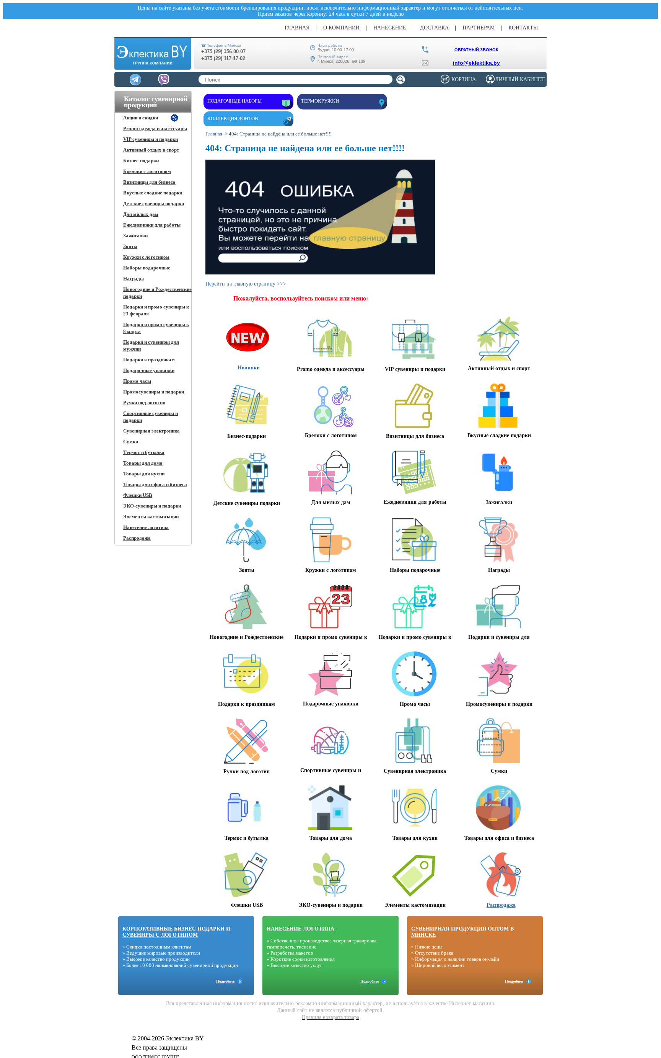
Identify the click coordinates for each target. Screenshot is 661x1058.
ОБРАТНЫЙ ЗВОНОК (476, 49)
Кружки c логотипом (146, 257)
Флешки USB (137, 495)
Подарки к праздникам (149, 359)
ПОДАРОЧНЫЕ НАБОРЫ (234, 101)
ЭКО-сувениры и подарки (152, 506)
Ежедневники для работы (152, 225)
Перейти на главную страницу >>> (245, 284)
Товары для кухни (143, 474)
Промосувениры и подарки (153, 392)
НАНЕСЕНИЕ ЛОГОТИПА (300, 929)
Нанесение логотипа (146, 527)
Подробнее (225, 981)
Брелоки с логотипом (147, 171)
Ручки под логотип (144, 402)
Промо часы (137, 381)
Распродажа (137, 538)
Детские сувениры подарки (153, 203)
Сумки (130, 441)
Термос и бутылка (143, 452)
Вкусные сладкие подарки (152, 193)
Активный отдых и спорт (151, 150)
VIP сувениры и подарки (150, 139)
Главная (213, 134)
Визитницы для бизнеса (149, 182)
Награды (133, 278)
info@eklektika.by (476, 63)
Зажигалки (135, 235)
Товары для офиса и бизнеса (155, 484)
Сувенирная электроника (151, 431)
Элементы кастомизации (151, 516)
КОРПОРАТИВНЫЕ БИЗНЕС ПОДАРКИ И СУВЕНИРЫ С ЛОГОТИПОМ (176, 932)
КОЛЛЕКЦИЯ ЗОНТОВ (232, 118)
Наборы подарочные (146, 268)
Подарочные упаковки (148, 370)
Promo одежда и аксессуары (155, 128)
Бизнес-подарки (141, 160)
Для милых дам (140, 214)
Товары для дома (143, 463)
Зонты (130, 246)
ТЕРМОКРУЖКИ (320, 101)
